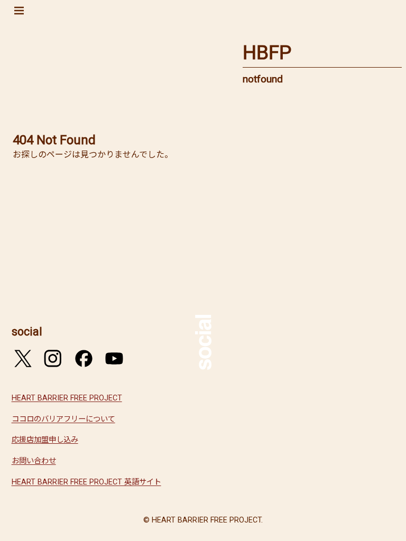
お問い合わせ (34, 460)
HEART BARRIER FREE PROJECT (67, 398)
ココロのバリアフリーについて (63, 419)
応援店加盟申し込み (45, 439)
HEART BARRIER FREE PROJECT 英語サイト (86, 482)
